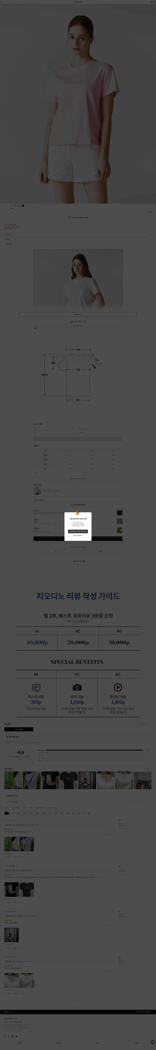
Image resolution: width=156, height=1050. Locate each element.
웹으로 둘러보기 (78, 535)
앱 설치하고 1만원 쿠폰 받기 (78, 531)
